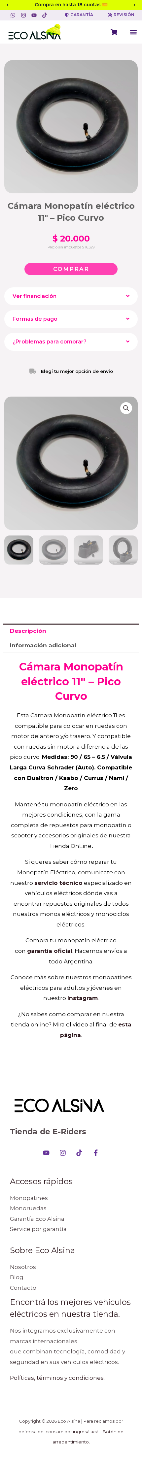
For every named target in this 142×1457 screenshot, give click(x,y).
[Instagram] (62, 1153)
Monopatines (29, 1198)
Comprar (71, 269)
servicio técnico (58, 883)
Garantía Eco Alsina (37, 1218)
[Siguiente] (134, 5)
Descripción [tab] (28, 631)
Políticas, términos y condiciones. (57, 1378)
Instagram (82, 998)
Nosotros (23, 1267)
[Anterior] (8, 5)
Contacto (23, 1287)
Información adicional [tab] (43, 645)
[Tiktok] (79, 1153)
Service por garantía (38, 1229)
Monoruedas (28, 1208)
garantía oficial (49, 951)
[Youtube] (46, 1153)
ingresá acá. (86, 1431)
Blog (16, 1277)
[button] (133, 31)
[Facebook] (95, 1153)
